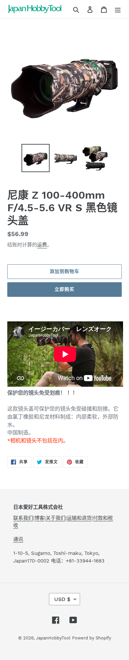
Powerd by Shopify (91, 637)
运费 (42, 245)
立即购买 (64, 289)
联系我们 (23, 518)
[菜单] (118, 9)
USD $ (62, 599)
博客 (39, 518)
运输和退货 (79, 518)
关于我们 (55, 518)
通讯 (18, 539)
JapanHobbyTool (53, 637)
